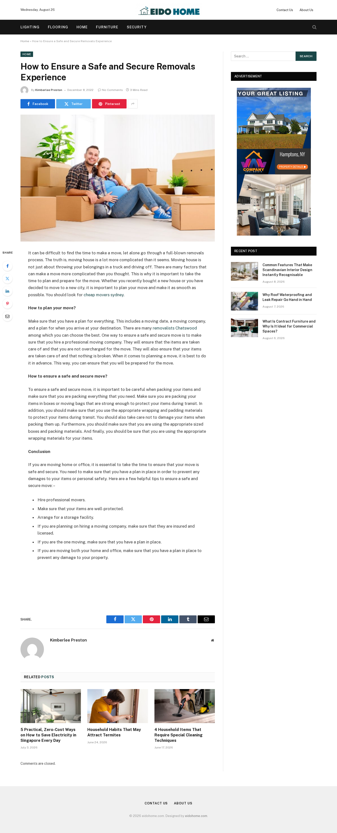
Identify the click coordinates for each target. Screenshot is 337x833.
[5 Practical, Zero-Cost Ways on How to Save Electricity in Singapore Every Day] (50, 706)
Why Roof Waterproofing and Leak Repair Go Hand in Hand (287, 297)
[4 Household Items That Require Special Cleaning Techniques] (184, 706)
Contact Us (285, 10)
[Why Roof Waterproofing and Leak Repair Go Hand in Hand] (244, 301)
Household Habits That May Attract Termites (114, 732)
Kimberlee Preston (48, 90)
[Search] (314, 27)
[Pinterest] (7, 304)
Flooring (58, 27)
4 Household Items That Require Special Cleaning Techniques (178, 735)
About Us (306, 10)
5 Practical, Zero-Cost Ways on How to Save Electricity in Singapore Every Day (48, 735)
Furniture (107, 27)
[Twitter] (7, 278)
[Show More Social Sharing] (133, 103)
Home (82, 27)
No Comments (112, 90)
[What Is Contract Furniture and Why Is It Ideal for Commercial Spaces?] (244, 327)
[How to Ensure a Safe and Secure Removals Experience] (117, 178)
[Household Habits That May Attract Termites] (117, 706)
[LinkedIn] (7, 291)
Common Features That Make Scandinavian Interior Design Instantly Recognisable (287, 270)
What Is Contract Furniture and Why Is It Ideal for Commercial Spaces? (289, 326)
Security (137, 27)
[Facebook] (7, 266)
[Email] (7, 316)
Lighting (29, 27)
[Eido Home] (168, 10)
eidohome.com (196, 816)
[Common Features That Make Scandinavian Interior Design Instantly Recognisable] (244, 271)
